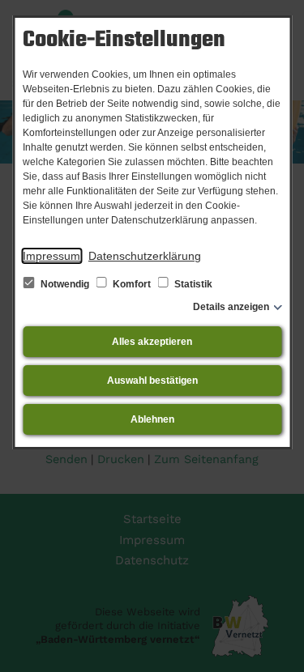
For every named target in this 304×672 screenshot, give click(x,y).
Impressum (51, 255)
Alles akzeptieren (152, 341)
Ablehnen (152, 419)
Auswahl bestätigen (152, 380)
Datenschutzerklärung (144, 255)
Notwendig (65, 284)
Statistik (192, 284)
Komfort (131, 284)
